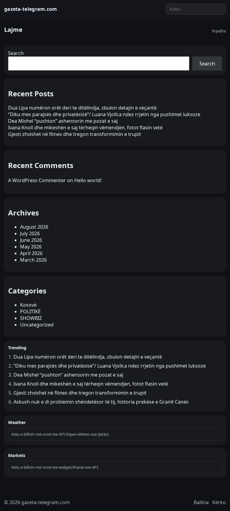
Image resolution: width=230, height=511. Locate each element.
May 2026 (31, 246)
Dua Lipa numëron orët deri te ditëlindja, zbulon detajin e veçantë (82, 107)
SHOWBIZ (31, 318)
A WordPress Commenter (37, 180)
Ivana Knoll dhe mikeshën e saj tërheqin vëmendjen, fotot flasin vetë (85, 127)
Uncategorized (37, 324)
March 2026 (33, 260)
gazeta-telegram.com (30, 9)
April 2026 (31, 253)
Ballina (201, 502)
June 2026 (31, 240)
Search (16, 53)
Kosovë (28, 305)
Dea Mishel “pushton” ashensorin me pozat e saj (63, 121)
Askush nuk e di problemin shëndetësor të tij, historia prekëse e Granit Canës (101, 401)
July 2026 (30, 233)
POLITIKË (30, 311)
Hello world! (88, 180)
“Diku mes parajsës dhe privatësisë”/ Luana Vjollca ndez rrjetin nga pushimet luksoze (104, 114)
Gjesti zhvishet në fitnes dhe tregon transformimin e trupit (74, 134)
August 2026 (34, 227)
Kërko (219, 502)
